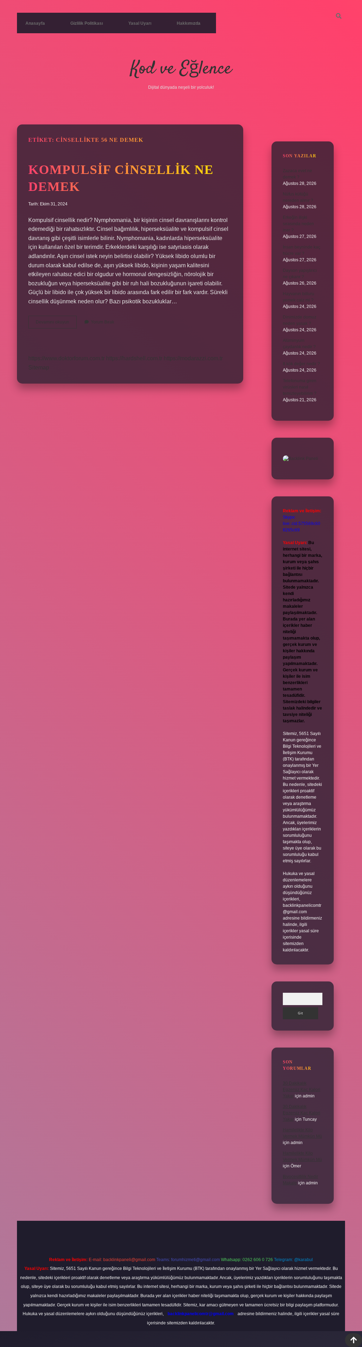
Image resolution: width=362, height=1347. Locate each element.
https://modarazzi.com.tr (193, 358)
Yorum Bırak (102, 322)
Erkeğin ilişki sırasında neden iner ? (298, 224)
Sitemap (38, 368)
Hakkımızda (188, 23)
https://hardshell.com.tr (134, 358)
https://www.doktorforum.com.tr (66, 358)
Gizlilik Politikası (86, 23)
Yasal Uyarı (139, 23)
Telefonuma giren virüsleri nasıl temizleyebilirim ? (299, 387)
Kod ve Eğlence (181, 69)
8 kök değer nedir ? (301, 363)
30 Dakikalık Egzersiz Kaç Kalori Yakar (301, 1089)
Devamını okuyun (56, 323)
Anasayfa (35, 23)
